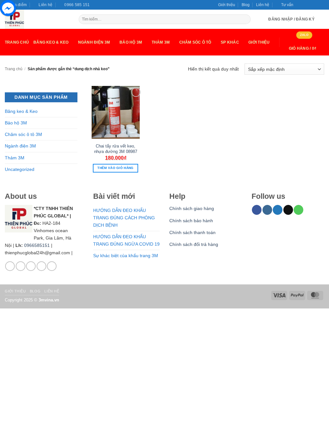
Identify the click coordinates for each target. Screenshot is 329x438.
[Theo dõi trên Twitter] (310, 3)
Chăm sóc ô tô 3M (23, 134)
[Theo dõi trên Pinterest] (52, 266)
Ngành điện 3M (20, 145)
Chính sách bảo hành (191, 220)
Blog (246, 5)
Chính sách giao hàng (191, 208)
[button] (284, 4)
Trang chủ (17, 42)
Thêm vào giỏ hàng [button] (115, 168)
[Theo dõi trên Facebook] (299, 3)
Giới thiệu (226, 5)
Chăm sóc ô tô (195, 42)
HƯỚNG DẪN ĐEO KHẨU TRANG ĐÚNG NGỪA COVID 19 (126, 240)
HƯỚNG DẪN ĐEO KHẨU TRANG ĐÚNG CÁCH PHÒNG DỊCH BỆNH (124, 218)
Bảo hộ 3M (131, 42)
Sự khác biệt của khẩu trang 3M (125, 255)
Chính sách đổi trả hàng (193, 244)
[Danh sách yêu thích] (321, 19)
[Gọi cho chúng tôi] (321, 3)
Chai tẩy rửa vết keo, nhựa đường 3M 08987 (115, 149)
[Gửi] (245, 19)
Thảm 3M (161, 42)
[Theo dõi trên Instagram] (305, 3)
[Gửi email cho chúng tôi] (316, 3)
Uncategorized (19, 169)
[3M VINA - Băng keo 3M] (37, 19)
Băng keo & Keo (50, 42)
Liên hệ (262, 5)
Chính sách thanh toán (192, 232)
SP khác (230, 42)
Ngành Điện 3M (94, 42)
